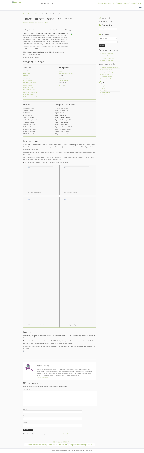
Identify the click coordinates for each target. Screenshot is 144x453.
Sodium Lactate (27, 85)
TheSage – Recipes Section (108, 58)
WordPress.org (105, 95)
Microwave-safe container (66, 73)
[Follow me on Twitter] (45, 3)
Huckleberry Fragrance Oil (30, 97)
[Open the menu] (140, 7)
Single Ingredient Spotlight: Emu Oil (82, 445)
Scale (60, 71)
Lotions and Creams (34, 14)
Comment (26, 389)
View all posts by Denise (42, 377)
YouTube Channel (106, 78)
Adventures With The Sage (61, 450)
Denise (46, 22)
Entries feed (105, 90)
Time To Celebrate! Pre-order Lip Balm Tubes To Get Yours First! (46, 445)
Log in (103, 88)
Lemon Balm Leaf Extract (30, 92)
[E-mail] (42, 3)
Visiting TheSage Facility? (108, 60)
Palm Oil (25, 75)
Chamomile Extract (28, 87)
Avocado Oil (26, 78)
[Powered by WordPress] (74, 450)
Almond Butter (27, 73)
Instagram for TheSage (107, 72)
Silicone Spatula (63, 80)
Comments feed (106, 92)
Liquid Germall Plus (28, 94)
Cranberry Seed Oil (28, 80)
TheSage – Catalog (106, 56)
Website (25, 422)
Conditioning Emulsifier (29, 82)
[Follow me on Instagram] (51, 3)
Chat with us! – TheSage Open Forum (111, 67)
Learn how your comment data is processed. (61, 434)
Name (25, 409)
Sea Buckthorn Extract (29, 90)
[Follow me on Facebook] (48, 3)
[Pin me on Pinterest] (53, 3)
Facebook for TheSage (107, 69)
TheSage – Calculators (107, 53)
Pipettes (61, 78)
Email (25, 416)
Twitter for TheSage (107, 76)
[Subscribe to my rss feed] (40, 3)
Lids (65, 85)
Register (104, 86)
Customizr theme (88, 450)
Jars (60, 85)
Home (25, 14)
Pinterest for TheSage (107, 74)
